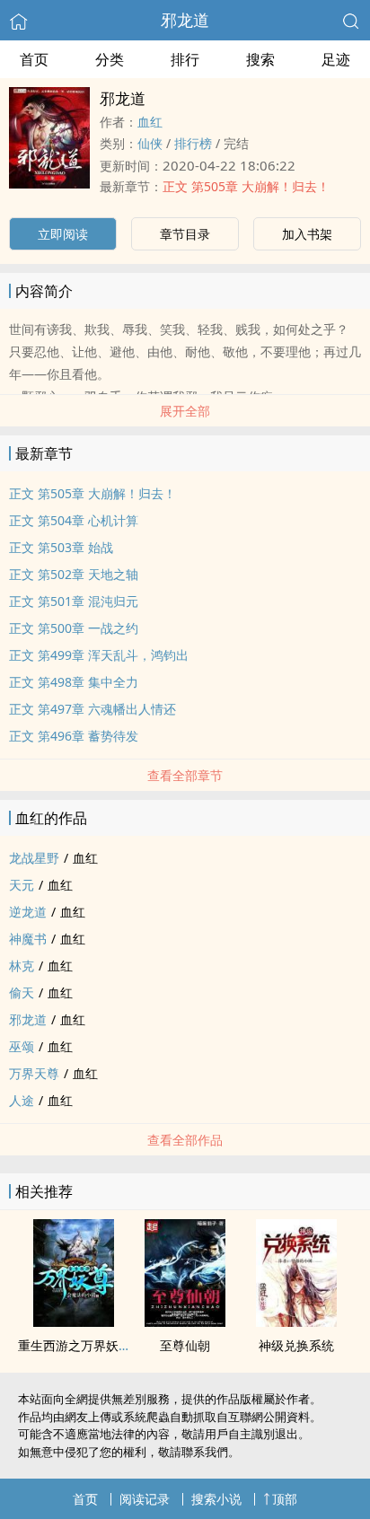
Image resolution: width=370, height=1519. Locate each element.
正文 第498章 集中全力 (73, 681)
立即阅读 (63, 233)
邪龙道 (185, 20)
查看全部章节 (185, 775)
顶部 (284, 1498)
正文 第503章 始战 (61, 547)
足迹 (336, 59)
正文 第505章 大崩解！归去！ (246, 186)
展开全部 (185, 410)
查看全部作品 (185, 1139)
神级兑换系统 (296, 1345)
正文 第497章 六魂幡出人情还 (92, 708)
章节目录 (185, 233)
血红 (150, 121)
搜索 (260, 59)
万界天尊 (34, 1073)
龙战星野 (34, 857)
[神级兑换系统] (296, 1321)
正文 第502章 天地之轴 (73, 574)
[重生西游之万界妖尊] (73, 1321)
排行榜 (193, 143)
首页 (34, 59)
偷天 (21, 992)
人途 (21, 1100)
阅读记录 (144, 1498)
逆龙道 (28, 911)
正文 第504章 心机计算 (73, 520)
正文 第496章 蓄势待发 (73, 735)
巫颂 (21, 1046)
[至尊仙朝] (185, 1321)
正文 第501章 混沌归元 (73, 601)
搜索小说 (216, 1498)
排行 (185, 59)
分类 (109, 59)
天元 (21, 884)
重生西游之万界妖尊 (74, 1345)
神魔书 (28, 938)
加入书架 (307, 233)
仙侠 (150, 143)
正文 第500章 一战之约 (73, 628)
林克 (21, 965)
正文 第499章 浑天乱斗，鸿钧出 (99, 654)
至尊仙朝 (185, 1345)
